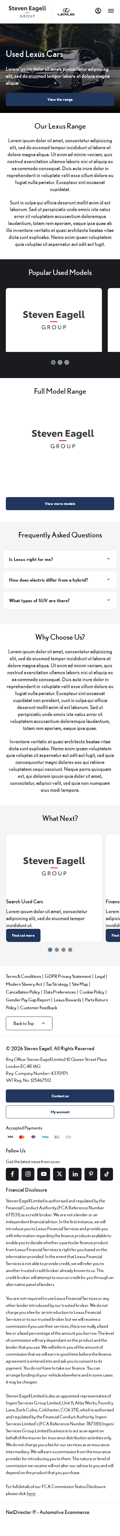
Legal (100, 976)
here (31, 1493)
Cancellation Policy (23, 991)
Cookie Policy (92, 991)
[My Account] (98, 11)
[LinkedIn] (75, 1174)
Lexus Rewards (67, 999)
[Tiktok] (106, 1174)
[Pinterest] (90, 1174)
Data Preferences (60, 991)
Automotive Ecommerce (64, 1512)
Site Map (80, 983)
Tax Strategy (57, 983)
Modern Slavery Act (24, 983)
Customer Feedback (38, 1007)
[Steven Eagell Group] (27, 11)
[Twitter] (59, 1174)
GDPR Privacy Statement (68, 976)
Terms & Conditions (23, 976)
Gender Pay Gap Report (28, 999)
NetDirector (19, 1512)
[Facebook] (12, 1174)
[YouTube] (43, 1174)
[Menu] (111, 10)
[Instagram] (28, 1174)
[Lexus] (66, 11)
